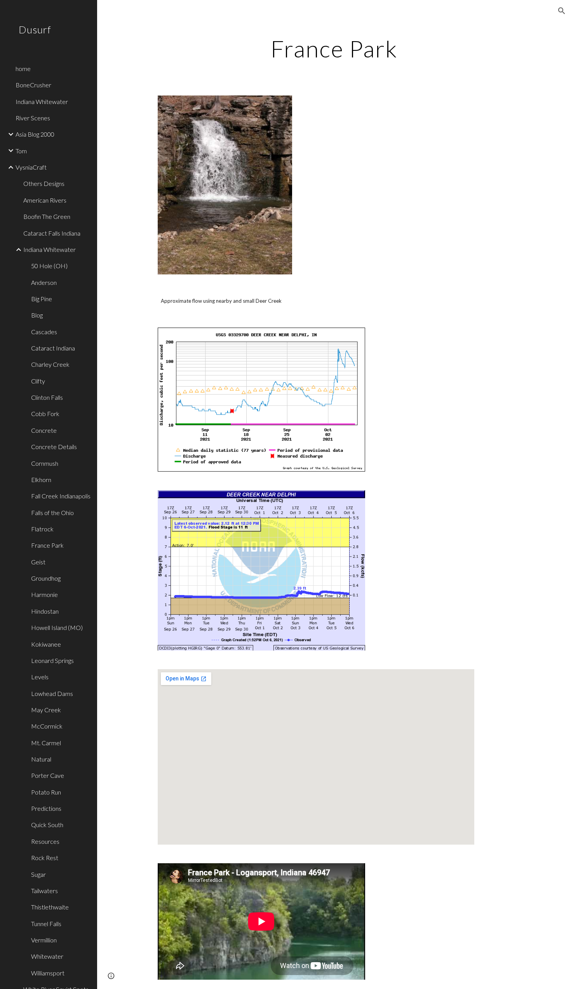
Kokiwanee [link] (46, 644)
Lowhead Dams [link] (52, 693)
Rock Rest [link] (44, 857)
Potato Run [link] (46, 792)
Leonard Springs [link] (52, 660)
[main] (334, 48)
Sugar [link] (38, 874)
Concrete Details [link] (54, 446)
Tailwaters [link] (44, 890)
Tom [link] (21, 150)
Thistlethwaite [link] (50, 907)
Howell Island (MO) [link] (57, 627)
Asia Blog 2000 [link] (35, 134)
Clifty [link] (38, 381)
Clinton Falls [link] (47, 397)
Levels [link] (40, 676)
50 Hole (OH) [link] (49, 265)
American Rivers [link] (44, 200)
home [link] (23, 68)
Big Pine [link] (41, 298)
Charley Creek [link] (50, 364)
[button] (561, 11)
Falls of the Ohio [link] (52, 512)
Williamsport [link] (47, 973)
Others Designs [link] (43, 183)
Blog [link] (37, 315)
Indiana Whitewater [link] (42, 101)
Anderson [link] (44, 282)
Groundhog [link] (46, 578)
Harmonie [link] (44, 594)
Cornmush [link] (44, 463)
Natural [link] (41, 759)
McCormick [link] (47, 726)
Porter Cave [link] (47, 775)
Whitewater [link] (47, 956)
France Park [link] (47, 545)
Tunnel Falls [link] (46, 923)
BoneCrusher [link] (33, 84)
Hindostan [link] (45, 611)
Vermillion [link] (44, 940)
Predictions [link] (46, 808)
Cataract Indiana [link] (53, 348)
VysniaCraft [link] (31, 167)
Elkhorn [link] (41, 479)
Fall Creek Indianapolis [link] (61, 496)
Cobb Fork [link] (45, 413)
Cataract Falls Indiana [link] (51, 233)
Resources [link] (45, 841)
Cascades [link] (44, 331)
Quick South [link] (47, 824)
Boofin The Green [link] (46, 216)
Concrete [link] (44, 430)
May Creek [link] (46, 709)
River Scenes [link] (33, 117)
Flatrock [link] (42, 529)
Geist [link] (38, 562)
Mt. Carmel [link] (46, 742)
